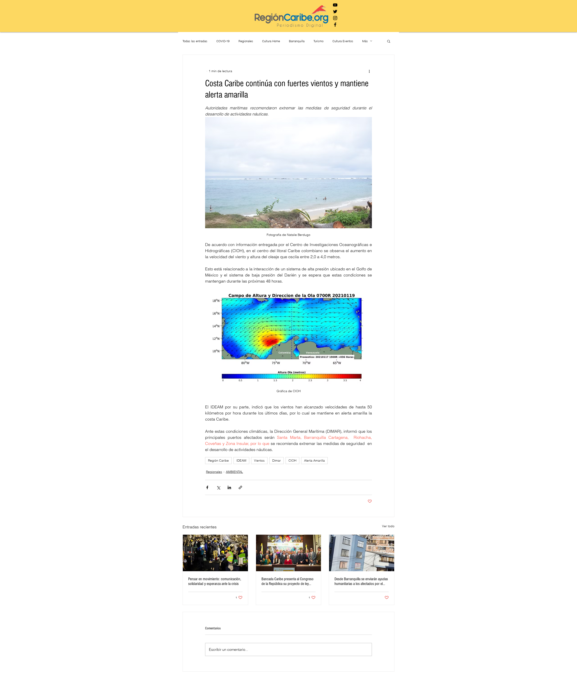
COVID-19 (222, 41)
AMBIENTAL (234, 472)
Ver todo (388, 526)
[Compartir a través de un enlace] (240, 487)
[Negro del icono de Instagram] (335, 18)
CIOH (292, 460)
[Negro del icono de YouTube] (335, 5)
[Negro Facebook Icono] (335, 24)
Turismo (318, 41)
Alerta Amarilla (314, 460)
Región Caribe (218, 460)
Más (365, 41)
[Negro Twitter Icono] (335, 11)
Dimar (276, 460)
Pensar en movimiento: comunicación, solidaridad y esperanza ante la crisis (214, 581)
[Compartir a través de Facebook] (207, 487)
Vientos (259, 460)
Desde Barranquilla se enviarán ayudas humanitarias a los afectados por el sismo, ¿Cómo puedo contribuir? (361, 581)
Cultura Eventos (342, 41)
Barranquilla (297, 41)
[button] (389, 41)
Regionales (245, 41)
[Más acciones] (369, 71)
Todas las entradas (195, 41)
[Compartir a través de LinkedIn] (229, 487)
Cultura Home (271, 41)
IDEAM (241, 460)
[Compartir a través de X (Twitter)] (218, 487)
